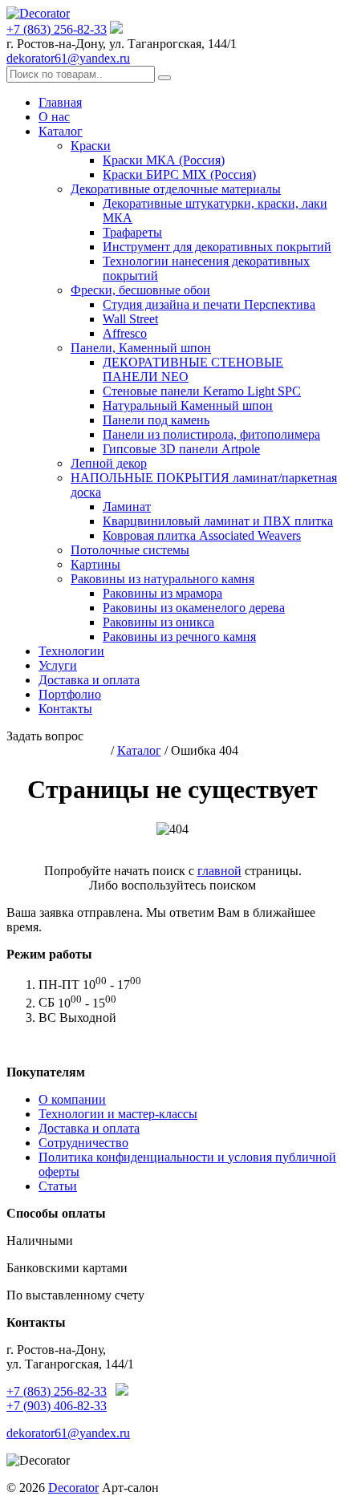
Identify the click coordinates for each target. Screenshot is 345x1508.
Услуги (58, 665)
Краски (91, 145)
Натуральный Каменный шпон (188, 405)
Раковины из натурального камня (162, 579)
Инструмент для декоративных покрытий (217, 246)
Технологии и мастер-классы (118, 1114)
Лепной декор (109, 463)
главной (219, 871)
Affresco (125, 333)
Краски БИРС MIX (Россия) (179, 174)
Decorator (73, 1487)
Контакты (65, 708)
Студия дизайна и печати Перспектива (209, 304)
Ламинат (127, 506)
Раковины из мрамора (162, 593)
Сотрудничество (83, 1142)
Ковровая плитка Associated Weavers (202, 535)
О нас (54, 117)
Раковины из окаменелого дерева (194, 607)
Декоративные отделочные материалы (176, 189)
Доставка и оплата (89, 680)
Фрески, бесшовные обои (140, 290)
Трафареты (132, 232)
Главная (60, 102)
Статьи (58, 1186)
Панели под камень (156, 420)
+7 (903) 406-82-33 (56, 1406)
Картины (95, 564)
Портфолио (70, 694)
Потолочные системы (130, 550)
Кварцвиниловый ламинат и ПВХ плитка (218, 521)
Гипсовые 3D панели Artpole (181, 449)
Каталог (61, 131)
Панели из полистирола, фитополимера (211, 434)
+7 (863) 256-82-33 (56, 29)
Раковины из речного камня (179, 636)
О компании (72, 1099)
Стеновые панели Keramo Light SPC (202, 391)
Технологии (71, 651)
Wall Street (130, 319)
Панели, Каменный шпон (141, 348)
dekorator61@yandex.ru (68, 58)
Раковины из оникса (158, 622)
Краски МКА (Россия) (164, 160)
